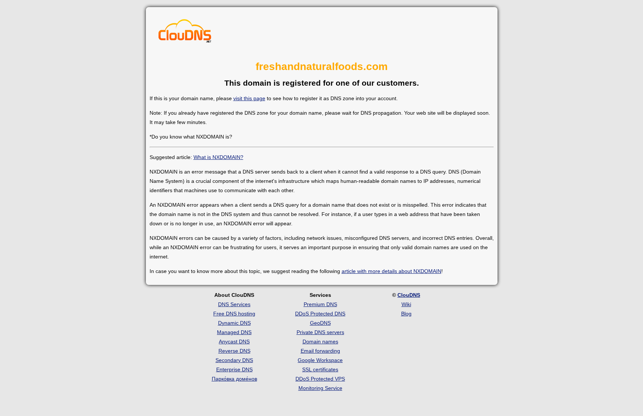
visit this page (249, 98)
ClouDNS (408, 295)
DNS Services (234, 304)
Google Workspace (320, 360)
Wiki (406, 304)
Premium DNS (320, 304)
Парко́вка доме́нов (234, 379)
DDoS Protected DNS (320, 314)
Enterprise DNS (234, 369)
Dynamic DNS (234, 323)
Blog (406, 314)
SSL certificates (320, 369)
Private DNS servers (320, 332)
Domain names (320, 341)
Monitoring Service (320, 388)
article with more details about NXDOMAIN (391, 271)
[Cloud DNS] (185, 32)
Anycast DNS (234, 341)
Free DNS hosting (234, 314)
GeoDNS (320, 323)
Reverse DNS (234, 351)
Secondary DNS (234, 360)
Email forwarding (320, 351)
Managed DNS (234, 332)
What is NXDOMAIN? (218, 157)
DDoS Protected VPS (320, 379)
